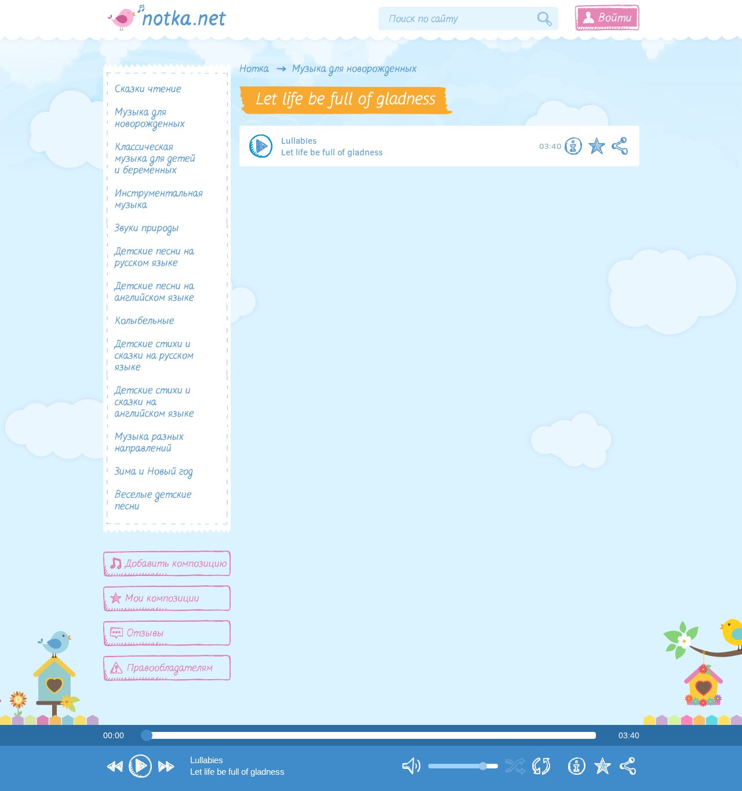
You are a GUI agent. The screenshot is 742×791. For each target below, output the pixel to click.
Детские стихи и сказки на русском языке (154, 356)
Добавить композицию (176, 564)
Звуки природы (147, 229)
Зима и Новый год (154, 472)
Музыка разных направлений (149, 443)
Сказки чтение (148, 90)
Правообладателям (170, 669)
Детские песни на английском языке (154, 293)
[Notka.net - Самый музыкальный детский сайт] (167, 18)
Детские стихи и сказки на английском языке (154, 403)
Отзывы (145, 634)
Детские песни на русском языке (154, 258)
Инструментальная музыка (159, 200)
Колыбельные (144, 321)
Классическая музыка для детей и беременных (155, 159)
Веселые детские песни (153, 501)
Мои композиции (162, 599)
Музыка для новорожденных (354, 69)
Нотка (254, 69)
